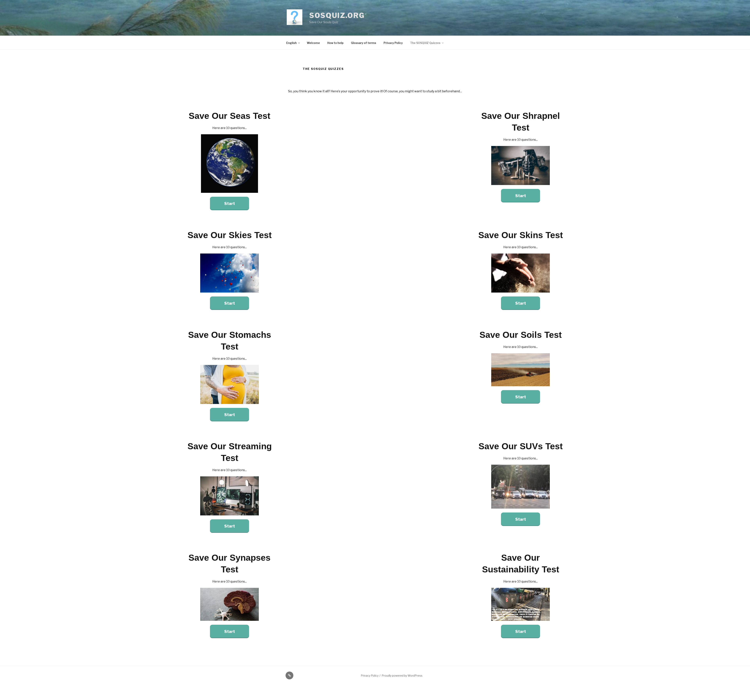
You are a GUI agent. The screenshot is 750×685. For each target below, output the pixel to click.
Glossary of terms (363, 42)
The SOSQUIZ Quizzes (425, 42)
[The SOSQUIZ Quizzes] (289, 675)
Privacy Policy (393, 42)
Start (229, 203)
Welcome (313, 42)
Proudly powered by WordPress (402, 675)
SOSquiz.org (337, 15)
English (291, 42)
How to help (335, 42)
